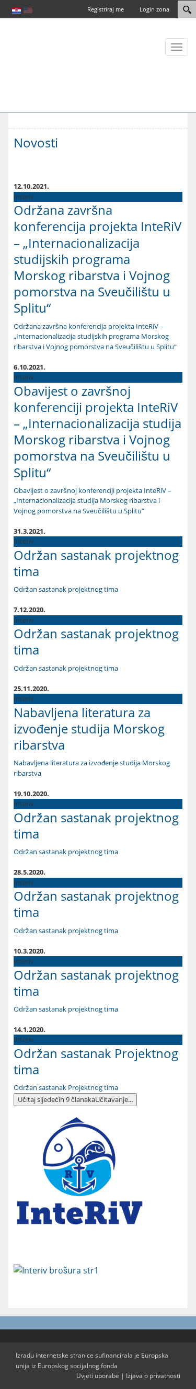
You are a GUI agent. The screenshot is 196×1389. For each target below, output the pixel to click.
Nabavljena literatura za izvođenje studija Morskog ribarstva (89, 728)
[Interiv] (39, 64)
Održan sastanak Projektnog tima (96, 1061)
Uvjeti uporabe (97, 1375)
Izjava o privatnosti (153, 1375)
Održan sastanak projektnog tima (96, 563)
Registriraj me (105, 9)
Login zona (154, 9)
